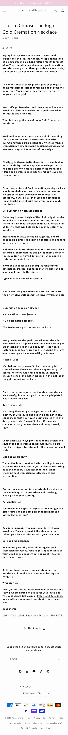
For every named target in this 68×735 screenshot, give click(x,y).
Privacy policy (40, 718)
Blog (48, 728)
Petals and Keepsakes (21, 718)
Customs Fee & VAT (54, 723)
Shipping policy (15, 723)
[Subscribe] (57, 659)
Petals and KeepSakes (50, 595)
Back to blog (36, 628)
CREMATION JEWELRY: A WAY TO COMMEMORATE (32, 615)
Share (9, 47)
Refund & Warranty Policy (32, 728)
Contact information (34, 723)
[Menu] (4, 10)
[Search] (55, 10)
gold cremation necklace (36, 327)
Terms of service (56, 718)
